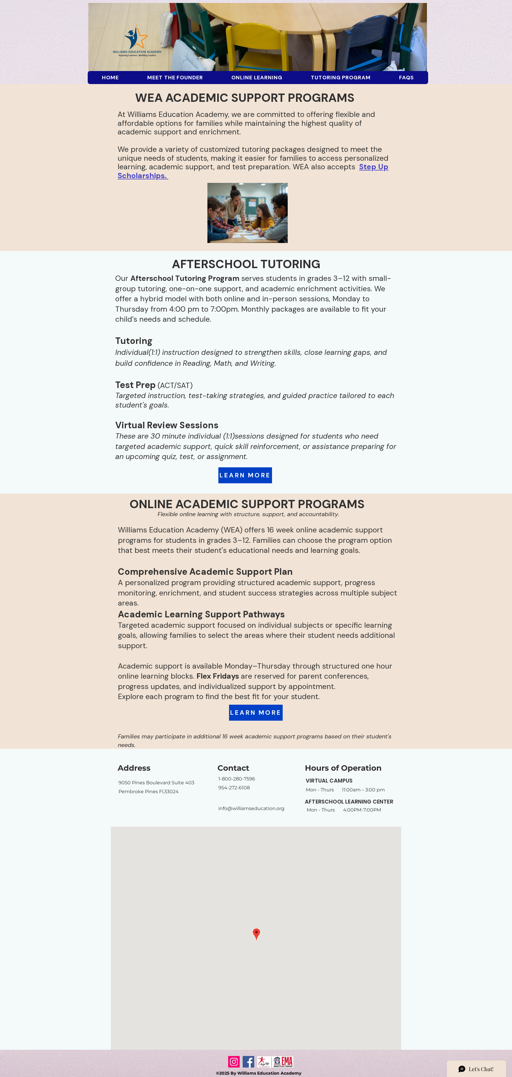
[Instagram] (234, 1062)
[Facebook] (248, 1062)
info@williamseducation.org (251, 808)
